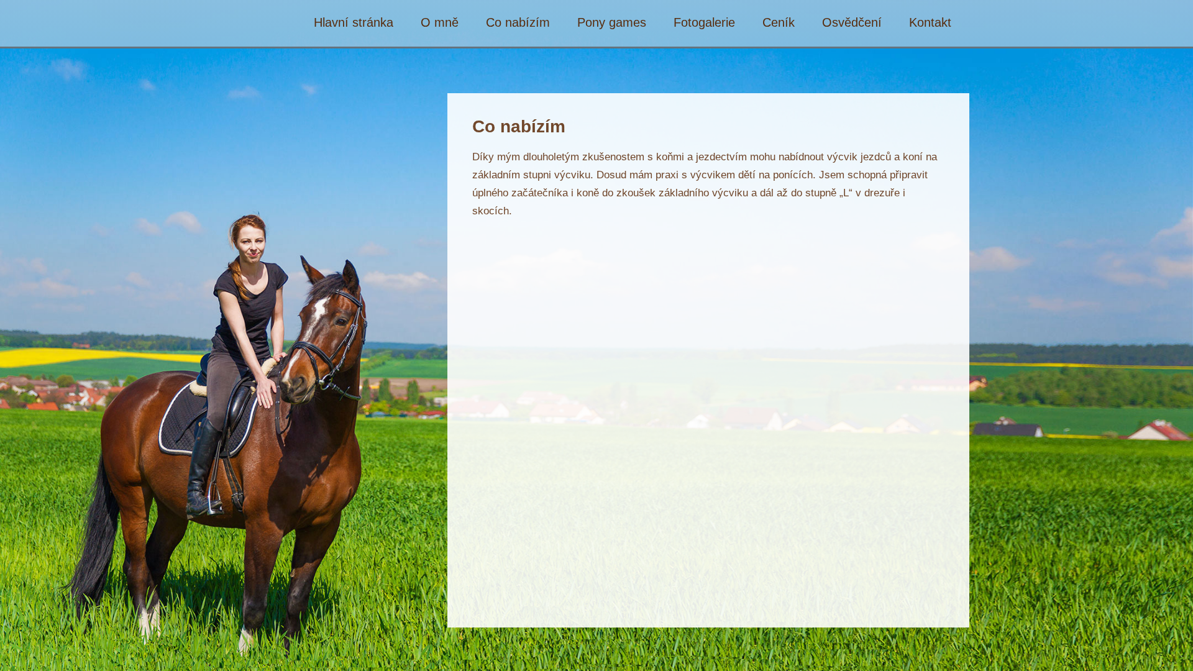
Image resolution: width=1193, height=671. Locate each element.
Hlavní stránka (353, 22)
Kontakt (930, 22)
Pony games (611, 22)
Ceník (778, 22)
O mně (440, 22)
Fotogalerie (704, 22)
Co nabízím (518, 22)
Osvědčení (852, 22)
